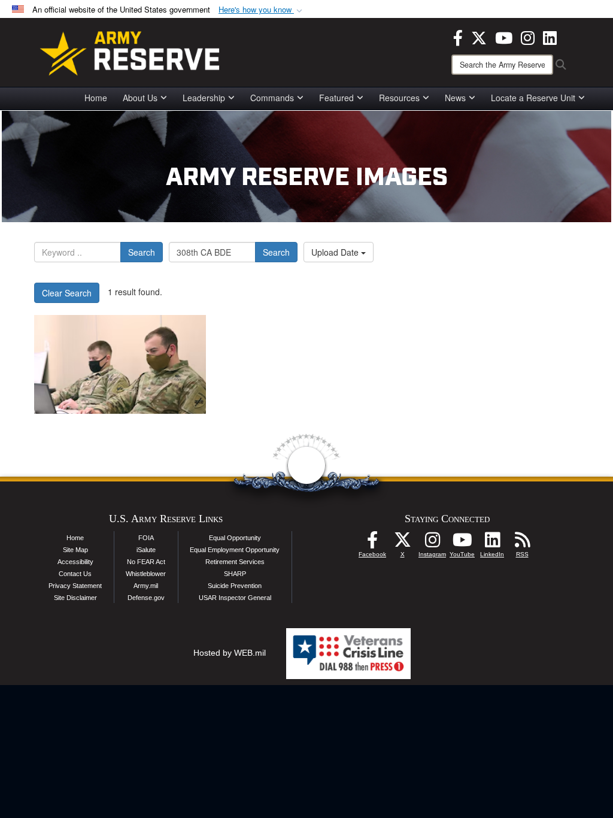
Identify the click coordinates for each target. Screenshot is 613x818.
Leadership (204, 98)
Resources (399, 98)
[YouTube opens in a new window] (503, 37)
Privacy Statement (75, 585)
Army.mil (145, 585)
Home (95, 98)
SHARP (235, 573)
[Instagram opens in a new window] (528, 37)
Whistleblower (146, 573)
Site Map (75, 549)
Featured (336, 98)
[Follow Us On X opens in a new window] (402, 543)
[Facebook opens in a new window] (458, 37)
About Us (140, 98)
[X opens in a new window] (479, 37)
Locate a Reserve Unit (533, 98)
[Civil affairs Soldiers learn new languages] (120, 364)
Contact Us (75, 573)
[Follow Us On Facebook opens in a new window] (372, 543)
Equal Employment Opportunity (235, 549)
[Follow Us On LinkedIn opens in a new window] (492, 543)
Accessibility (75, 561)
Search (141, 252)
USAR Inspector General (235, 597)
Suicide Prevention (235, 585)
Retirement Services (235, 561)
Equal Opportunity (235, 537)
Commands (272, 98)
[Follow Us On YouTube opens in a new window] (462, 543)
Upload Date (336, 252)
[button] (262, 10)
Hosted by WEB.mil (229, 653)
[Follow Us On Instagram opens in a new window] (432, 543)
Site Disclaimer (75, 597)
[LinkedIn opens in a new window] (550, 37)
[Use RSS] (522, 543)
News (455, 98)
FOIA (146, 537)
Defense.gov (146, 597)
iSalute (146, 549)
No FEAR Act (146, 561)
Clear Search (67, 293)
